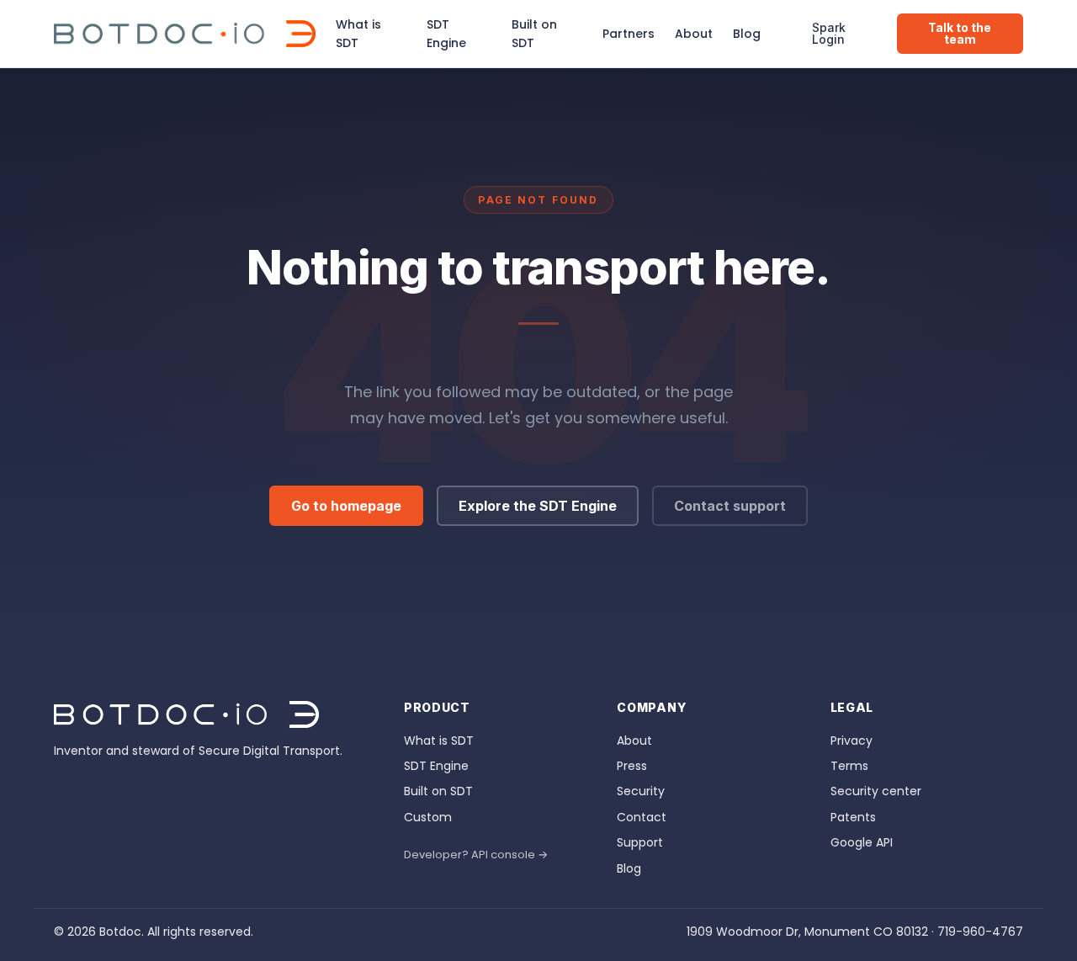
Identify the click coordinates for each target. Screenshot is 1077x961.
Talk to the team (959, 33)
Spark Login (829, 33)
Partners (628, 33)
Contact (641, 817)
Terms (849, 765)
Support (640, 842)
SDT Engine (446, 33)
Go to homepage (346, 505)
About (694, 33)
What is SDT (358, 33)
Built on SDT (534, 33)
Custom (428, 817)
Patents (853, 817)
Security (641, 791)
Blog (747, 33)
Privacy (851, 740)
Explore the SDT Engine (538, 505)
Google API (861, 842)
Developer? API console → (476, 855)
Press (632, 765)
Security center (875, 791)
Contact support (730, 505)
